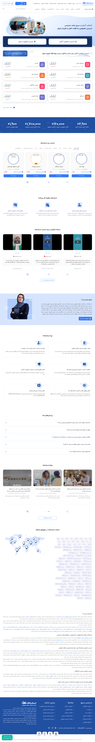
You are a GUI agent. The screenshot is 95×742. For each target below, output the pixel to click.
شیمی (62, 9)
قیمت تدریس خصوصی (66, 719)
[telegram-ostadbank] (52, 728)
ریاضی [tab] (70, 148)
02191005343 (81, 728)
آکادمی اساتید (68, 713)
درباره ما (89, 709)
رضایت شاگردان (71, 3)
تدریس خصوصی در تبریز (77, 687)
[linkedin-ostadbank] (55, 728)
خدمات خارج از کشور (62, 3)
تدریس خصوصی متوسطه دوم (79, 659)
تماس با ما (88, 713)
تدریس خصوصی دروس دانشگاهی (84, 638)
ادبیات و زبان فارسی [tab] (28, 148)
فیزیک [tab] (55, 148)
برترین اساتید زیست (48, 719)
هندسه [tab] (64, 148)
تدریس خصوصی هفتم (37, 651)
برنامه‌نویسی (50, 9)
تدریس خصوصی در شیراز (13, 685)
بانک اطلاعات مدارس (67, 716)
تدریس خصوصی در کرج (65, 687)
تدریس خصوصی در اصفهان (25, 685)
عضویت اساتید (68, 706)
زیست (57, 9)
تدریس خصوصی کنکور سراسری (14, 665)
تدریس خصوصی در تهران (38, 685)
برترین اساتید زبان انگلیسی (47, 706)
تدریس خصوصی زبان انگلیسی (31, 629)
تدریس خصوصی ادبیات (56, 629)
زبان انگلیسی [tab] (18, 148)
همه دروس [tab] (76, 148)
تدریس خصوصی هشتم (25, 651)
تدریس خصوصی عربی (68, 629)
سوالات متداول (45, 3)
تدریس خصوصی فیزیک (44, 629)
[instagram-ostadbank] (49, 728)
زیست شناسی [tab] (48, 148)
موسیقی (37, 9)
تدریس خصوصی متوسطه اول (73, 653)
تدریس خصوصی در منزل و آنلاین (20, 709)
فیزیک (67, 9)
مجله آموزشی (69, 709)
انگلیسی (77, 9)
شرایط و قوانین (87, 722)
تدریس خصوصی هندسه (12, 627)
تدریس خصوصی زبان (19, 629)
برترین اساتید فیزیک (48, 713)
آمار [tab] (60, 148)
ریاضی (72, 9)
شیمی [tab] (40, 148)
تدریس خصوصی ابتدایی (58, 640)
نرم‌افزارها (43, 9)
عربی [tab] (36, 148)
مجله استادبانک (52, 3)
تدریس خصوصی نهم (15, 651)
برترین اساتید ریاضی (48, 709)
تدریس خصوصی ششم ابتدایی (19, 715)
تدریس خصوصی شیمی (79, 629)
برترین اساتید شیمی (48, 716)
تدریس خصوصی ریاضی (24, 627)
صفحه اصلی (78, 3)
